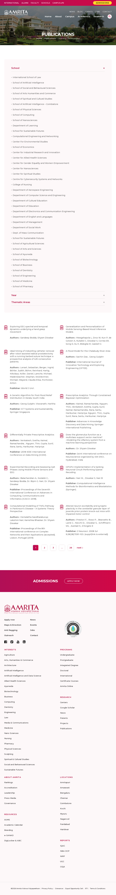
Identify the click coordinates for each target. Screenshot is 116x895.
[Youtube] (18, 641)
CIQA (62, 867)
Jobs (97, 12)
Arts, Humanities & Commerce (18, 660)
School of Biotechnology (25, 259)
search (110, 16)
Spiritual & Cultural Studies (16, 759)
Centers (64, 702)
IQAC (62, 846)
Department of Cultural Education (30, 200)
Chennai (64, 798)
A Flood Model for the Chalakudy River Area (88, 351)
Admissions (102, 3)
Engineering (10, 712)
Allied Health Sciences (15, 681)
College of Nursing (22, 184)
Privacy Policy (47, 888)
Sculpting (8, 754)
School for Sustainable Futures (28, 131)
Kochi (62, 808)
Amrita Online (66, 686)
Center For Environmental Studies (30, 141)
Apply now (9, 620)
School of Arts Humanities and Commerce (34, 93)
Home (39, 38)
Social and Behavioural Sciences (19, 764)
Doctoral (64, 670)
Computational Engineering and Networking (35, 136)
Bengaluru (65, 793)
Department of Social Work (27, 227)
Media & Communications (16, 723)
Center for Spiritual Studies (26, 174)
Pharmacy (9, 743)
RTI (86, 888)
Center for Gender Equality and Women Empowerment (41, 163)
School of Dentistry (23, 270)
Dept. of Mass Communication (28, 233)
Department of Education (26, 206)
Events (89, 12)
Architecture (10, 665)
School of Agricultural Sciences (28, 243)
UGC (62, 861)
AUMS (7, 820)
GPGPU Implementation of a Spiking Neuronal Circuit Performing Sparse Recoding (84, 470)
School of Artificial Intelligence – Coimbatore (35, 104)
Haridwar (64, 829)
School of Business (22, 265)
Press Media (10, 798)
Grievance (59, 888)
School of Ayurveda (22, 254)
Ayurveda (8, 686)
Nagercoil (64, 819)
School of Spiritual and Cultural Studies (32, 99)
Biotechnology (11, 691)
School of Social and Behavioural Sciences (34, 88)
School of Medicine (22, 281)
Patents (64, 718)
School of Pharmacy (23, 286)
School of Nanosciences (25, 120)
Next (79, 547)
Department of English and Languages (32, 216)
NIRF (62, 856)
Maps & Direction (12, 625)
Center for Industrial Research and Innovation (36, 152)
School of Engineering (24, 275)
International (11, 3)
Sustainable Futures (13, 770)
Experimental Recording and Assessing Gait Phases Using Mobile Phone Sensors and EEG (32, 470)
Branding (8, 830)
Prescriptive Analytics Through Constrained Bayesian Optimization (88, 396)
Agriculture (9, 655)
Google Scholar (67, 707)
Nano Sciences (11, 733)
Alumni (25, 3)
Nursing (7, 738)
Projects (64, 723)
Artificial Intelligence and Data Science (22, 676)
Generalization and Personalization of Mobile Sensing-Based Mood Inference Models (86, 329)
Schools (45, 3)
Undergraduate (67, 655)
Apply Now (73, 581)
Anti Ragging (10, 630)
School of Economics (23, 147)
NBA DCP (64, 851)
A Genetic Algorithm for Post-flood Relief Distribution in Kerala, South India (31, 396)
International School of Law (27, 77)
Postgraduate (66, 660)
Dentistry (8, 707)
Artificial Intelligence (14, 670)
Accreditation (10, 787)
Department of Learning (25, 125)
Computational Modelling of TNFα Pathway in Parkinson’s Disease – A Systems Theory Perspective (32, 509)
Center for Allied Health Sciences (30, 158)
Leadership (9, 793)
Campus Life (58, 3)
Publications (50, 38)
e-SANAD (9, 835)
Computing (9, 702)
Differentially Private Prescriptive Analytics (32, 434)
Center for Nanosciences (25, 168)
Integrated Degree (69, 665)
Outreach (9, 635)
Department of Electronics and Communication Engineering (44, 211)
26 (70, 547)
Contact (107, 12)
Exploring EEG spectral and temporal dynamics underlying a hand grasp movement (29, 329)
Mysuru (63, 814)
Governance (10, 803)
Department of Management (27, 222)
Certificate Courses (69, 681)
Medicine (8, 728)
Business (8, 696)
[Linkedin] (24, 641)
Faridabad (65, 824)
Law (6, 717)
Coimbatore (65, 803)
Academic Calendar (13, 825)
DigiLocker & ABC (12, 840)
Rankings (8, 782)
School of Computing (23, 115)
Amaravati (65, 787)
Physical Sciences (12, 749)
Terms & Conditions (97, 888)
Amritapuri (65, 782)
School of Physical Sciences (27, 109)
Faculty (35, 3)
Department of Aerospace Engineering (33, 190)
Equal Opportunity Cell (74, 888)
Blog (80, 12)
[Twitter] (11, 641)
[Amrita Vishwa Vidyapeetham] (16, 13)
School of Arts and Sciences (27, 249)
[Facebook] (5, 641)
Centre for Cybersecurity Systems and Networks (37, 179)
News (72, 12)
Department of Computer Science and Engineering (39, 195)
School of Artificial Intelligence (28, 82)
